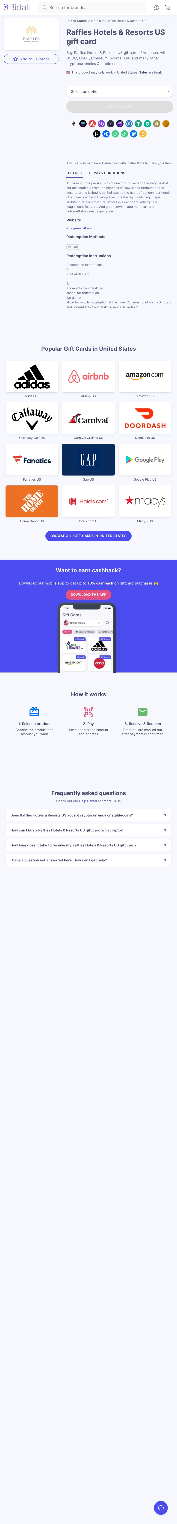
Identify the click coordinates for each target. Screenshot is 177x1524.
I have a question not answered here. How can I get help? (58, 860)
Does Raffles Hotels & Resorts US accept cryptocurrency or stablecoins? (71, 815)
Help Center (88, 801)
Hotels (96, 21)
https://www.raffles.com (80, 228)
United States (76, 21)
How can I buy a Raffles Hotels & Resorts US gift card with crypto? (66, 830)
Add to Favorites (35, 59)
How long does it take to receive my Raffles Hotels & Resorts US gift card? (73, 845)
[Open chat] (161, 1508)
